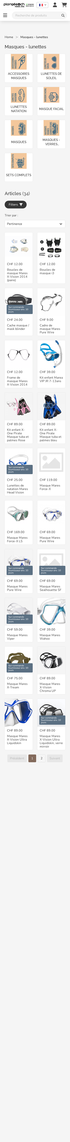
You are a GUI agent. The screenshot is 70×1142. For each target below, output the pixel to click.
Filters (14, 204)
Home (9, 37)
